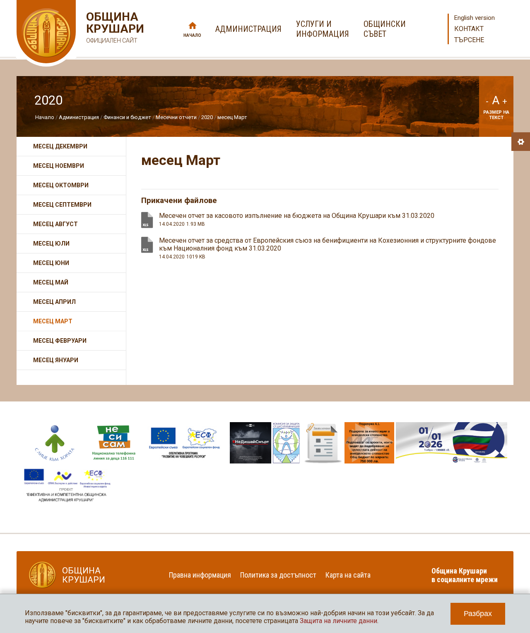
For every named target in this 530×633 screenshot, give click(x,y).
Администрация (79, 117)
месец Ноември (58, 165)
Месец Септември (62, 204)
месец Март (232, 117)
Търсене (469, 40)
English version (474, 17)
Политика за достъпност (278, 575)
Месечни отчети (176, 117)
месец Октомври (61, 185)
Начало (192, 35)
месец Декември (60, 146)
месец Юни (51, 263)
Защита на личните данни (338, 621)
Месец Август (55, 224)
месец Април (54, 302)
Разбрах (478, 613)
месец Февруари (60, 340)
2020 (207, 117)
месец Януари (55, 360)
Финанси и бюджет (127, 117)
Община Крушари (114, 27)
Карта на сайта (348, 575)
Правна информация (200, 575)
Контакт (469, 29)
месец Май (50, 282)
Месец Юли (51, 243)
